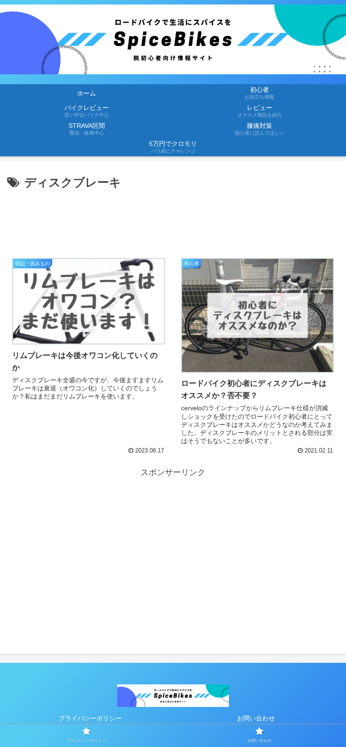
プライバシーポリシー (90, 718)
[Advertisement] (173, 218)
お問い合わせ (256, 718)
